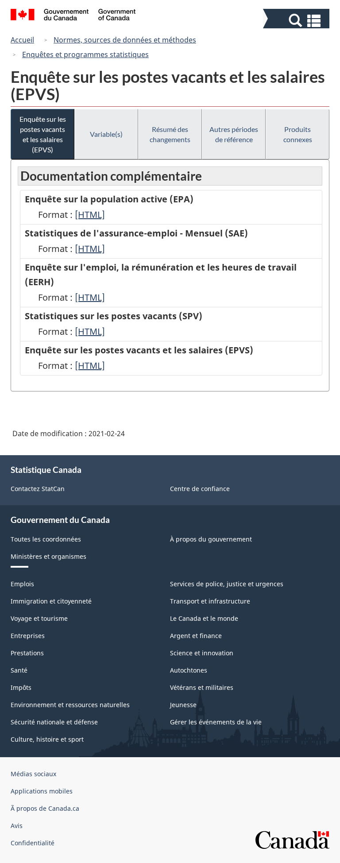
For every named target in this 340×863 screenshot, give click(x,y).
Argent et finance (196, 635)
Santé (19, 670)
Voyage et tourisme (39, 618)
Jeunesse (183, 704)
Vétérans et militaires (201, 687)
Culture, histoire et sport (47, 739)
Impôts (21, 687)
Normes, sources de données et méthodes (125, 40)
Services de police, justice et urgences (226, 584)
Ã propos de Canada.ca (45, 808)
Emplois (22, 584)
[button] (297, 20)
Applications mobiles (42, 791)
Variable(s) (106, 134)
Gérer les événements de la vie (216, 722)
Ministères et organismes (48, 556)
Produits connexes (297, 134)
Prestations (27, 653)
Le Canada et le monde (204, 618)
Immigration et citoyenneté (51, 601)
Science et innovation (201, 653)
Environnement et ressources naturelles (70, 704)
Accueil (22, 40)
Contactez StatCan (38, 488)
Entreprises (28, 635)
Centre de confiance (200, 488)
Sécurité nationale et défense (54, 722)
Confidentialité (32, 843)
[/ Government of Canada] (73, 16)
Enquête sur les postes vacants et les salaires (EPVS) (42, 134)
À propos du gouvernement (211, 539)
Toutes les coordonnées (46, 539)
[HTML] (90, 215)
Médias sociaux (33, 774)
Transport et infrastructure (210, 601)
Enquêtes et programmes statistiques (85, 54)
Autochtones (188, 670)
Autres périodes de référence (233, 134)
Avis (17, 825)
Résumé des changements (170, 134)
